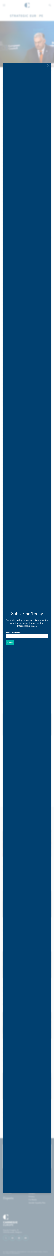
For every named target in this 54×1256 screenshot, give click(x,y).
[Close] (48, 65)
